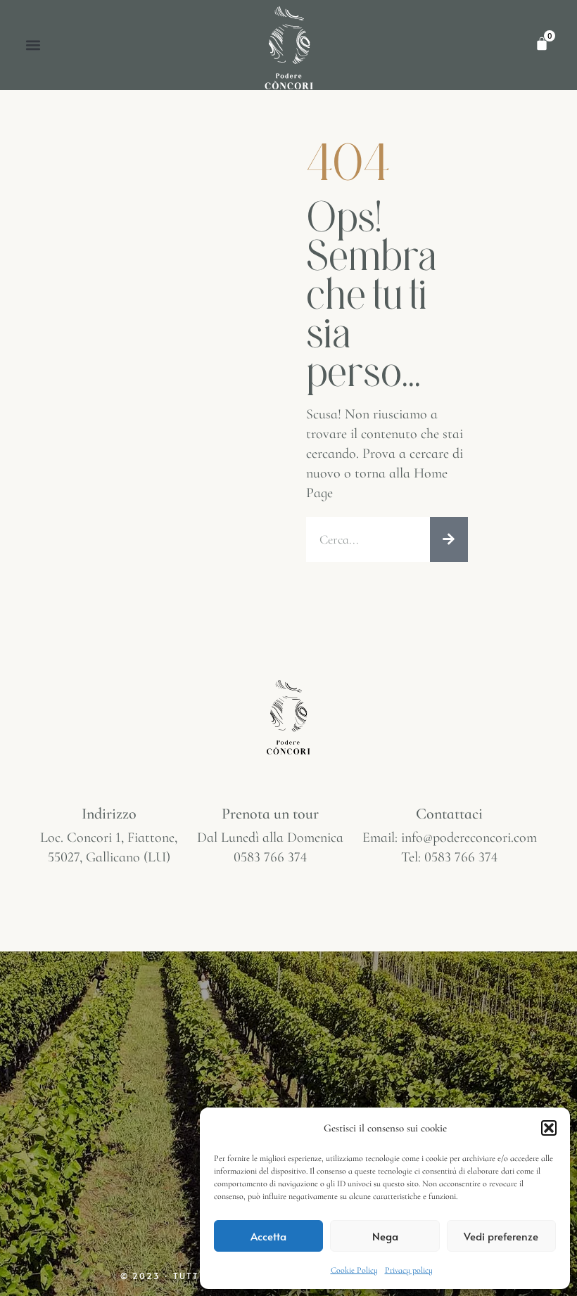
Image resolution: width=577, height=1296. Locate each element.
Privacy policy (409, 1270)
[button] (549, 1128)
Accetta (268, 1235)
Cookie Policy (354, 1270)
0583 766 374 (270, 857)
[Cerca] (449, 539)
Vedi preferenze (501, 1235)
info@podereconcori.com (469, 837)
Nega (385, 1235)
